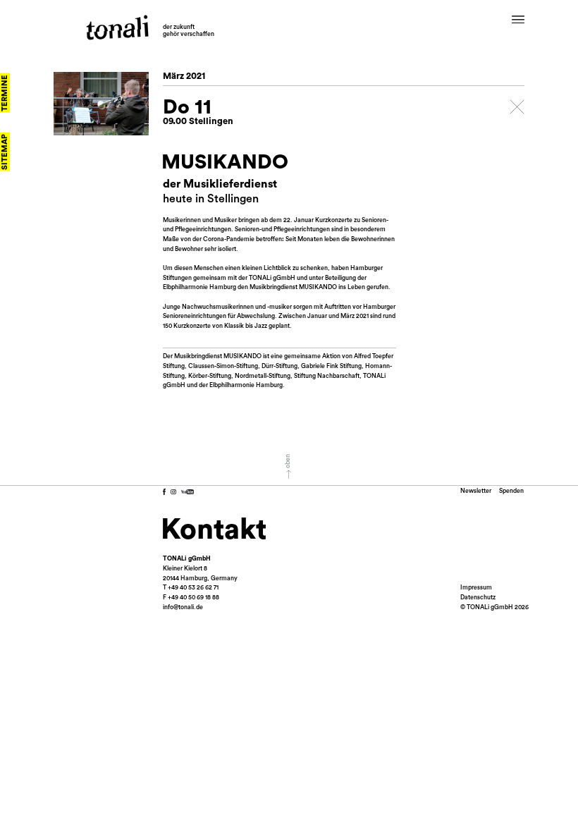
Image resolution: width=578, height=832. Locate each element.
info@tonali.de (183, 607)
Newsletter (475, 491)
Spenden (511, 491)
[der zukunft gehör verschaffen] (117, 27)
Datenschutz (478, 597)
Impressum (476, 588)
